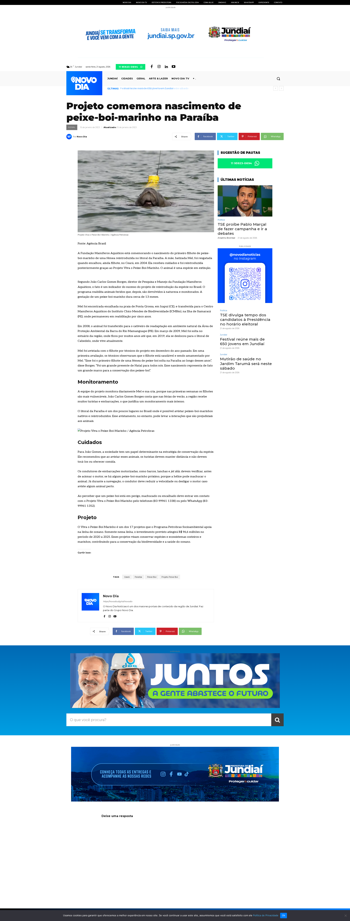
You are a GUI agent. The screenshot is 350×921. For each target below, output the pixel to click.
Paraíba (138, 577)
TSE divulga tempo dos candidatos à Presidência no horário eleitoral (245, 319)
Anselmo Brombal (226, 238)
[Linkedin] (166, 66)
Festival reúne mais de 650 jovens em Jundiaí (242, 341)
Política (221, 220)
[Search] (277, 719)
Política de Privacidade (265, 915)
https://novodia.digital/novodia (117, 601)
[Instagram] (159, 66)
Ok (283, 915)
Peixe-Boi (151, 577)
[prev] (275, 88)
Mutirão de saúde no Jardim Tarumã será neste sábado (153, 88)
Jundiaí (223, 335)
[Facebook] (151, 66)
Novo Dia (82, 136)
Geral (71, 127)
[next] (281, 88)
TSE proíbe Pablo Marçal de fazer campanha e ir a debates (242, 229)
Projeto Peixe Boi (170, 577)
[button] (278, 78)
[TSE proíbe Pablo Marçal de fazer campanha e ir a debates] (245, 201)
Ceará (127, 577)
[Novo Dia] (69, 136)
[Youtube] (173, 66)
